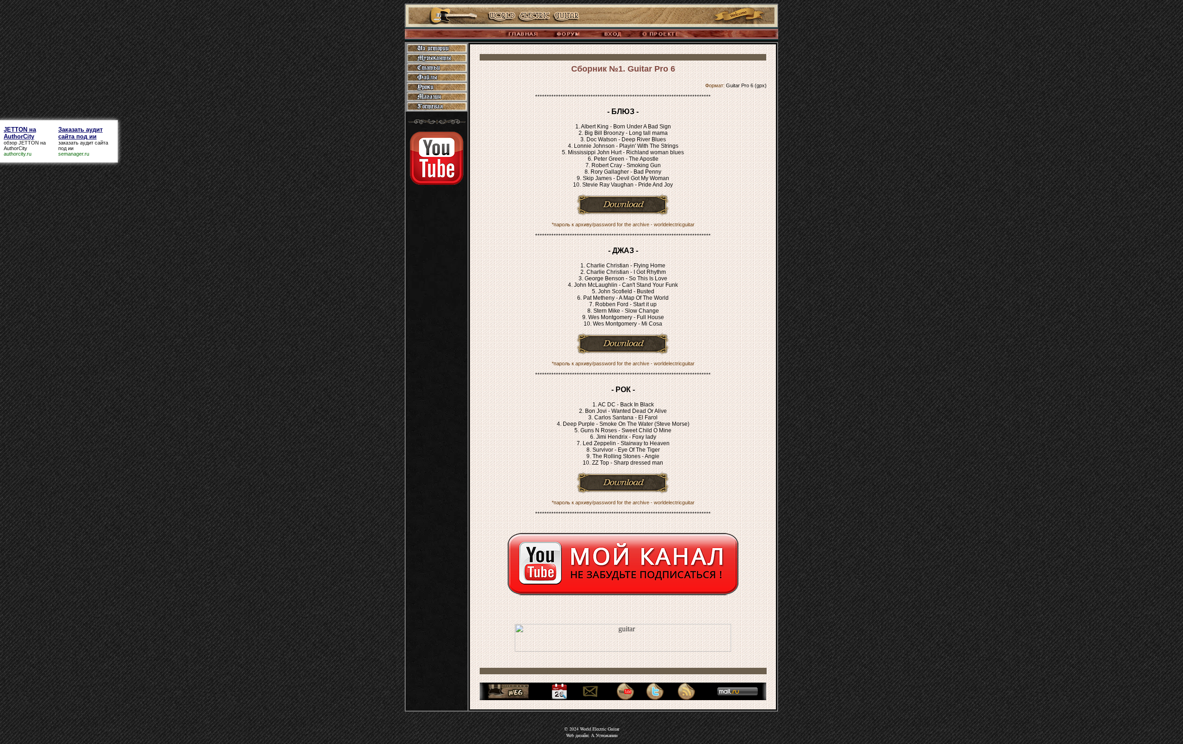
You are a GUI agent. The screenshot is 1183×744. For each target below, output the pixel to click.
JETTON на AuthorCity (25, 145)
